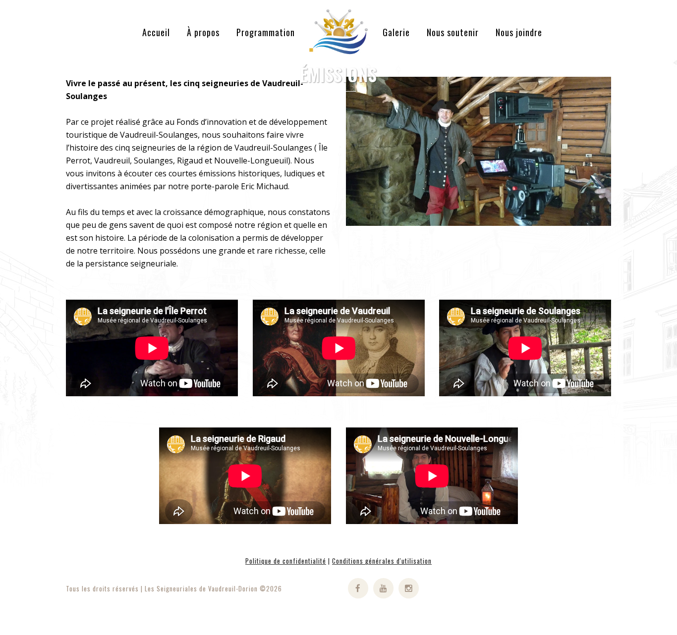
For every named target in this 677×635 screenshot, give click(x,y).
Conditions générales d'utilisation (382, 561)
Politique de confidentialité (285, 561)
